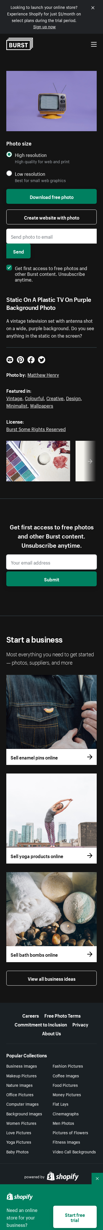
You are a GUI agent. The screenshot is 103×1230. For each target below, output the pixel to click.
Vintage (14, 397)
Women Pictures (21, 1123)
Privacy (80, 1024)
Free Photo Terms (62, 1015)
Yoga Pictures (18, 1142)
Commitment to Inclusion (41, 1024)
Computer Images (22, 1104)
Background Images (24, 1113)
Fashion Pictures (68, 1065)
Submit (51, 579)
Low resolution (30, 173)
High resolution (31, 154)
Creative (55, 397)
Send (18, 251)
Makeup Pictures (21, 1075)
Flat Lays (60, 1104)
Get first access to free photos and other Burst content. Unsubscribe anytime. (51, 273)
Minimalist (16, 405)
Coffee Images (66, 1075)
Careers (30, 1015)
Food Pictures (65, 1085)
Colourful (34, 397)
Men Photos (63, 1123)
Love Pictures (18, 1132)
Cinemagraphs (66, 1113)
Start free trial (75, 1217)
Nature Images (19, 1085)
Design (73, 397)
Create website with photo (51, 217)
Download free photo (52, 196)
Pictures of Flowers (70, 1132)
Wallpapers (41, 405)
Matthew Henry (43, 374)
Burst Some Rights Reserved (36, 428)
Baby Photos (17, 1151)
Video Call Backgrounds (74, 1151)
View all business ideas (52, 978)
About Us (51, 1032)
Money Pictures (67, 1094)
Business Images (21, 1065)
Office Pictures (19, 1094)
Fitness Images (66, 1142)
